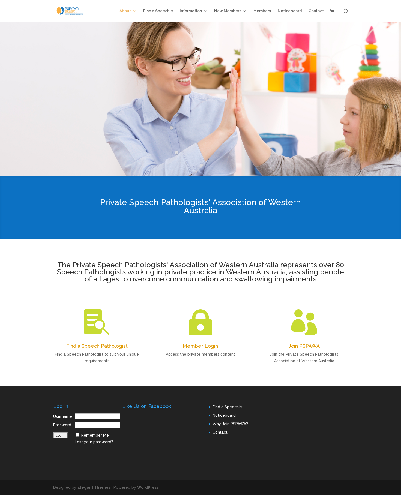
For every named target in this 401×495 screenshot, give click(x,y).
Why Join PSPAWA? (230, 424)
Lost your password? (94, 442)
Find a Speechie (158, 11)
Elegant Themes (93, 487)
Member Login (200, 346)
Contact (316, 11)
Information (191, 11)
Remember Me (95, 435)
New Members (227, 11)
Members (262, 11)
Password (62, 425)
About (125, 11)
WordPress (147, 487)
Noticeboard (290, 11)
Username (62, 416)
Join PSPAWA (304, 346)
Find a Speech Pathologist (97, 346)
